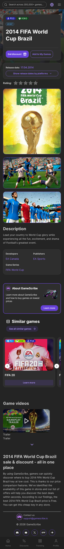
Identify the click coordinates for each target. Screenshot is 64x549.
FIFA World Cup (15, 269)
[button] (11, 18)
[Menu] (59, 4)
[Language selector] (52, 4)
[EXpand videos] (32, 444)
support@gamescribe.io (35, 518)
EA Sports (39, 258)
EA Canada (12, 258)
